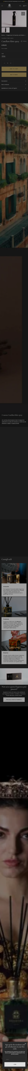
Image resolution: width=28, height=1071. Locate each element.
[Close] (25, 1043)
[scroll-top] (24, 1067)
